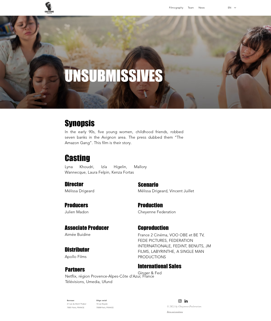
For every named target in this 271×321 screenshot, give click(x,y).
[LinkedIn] (186, 301)
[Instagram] (180, 301)
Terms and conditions (175, 312)
